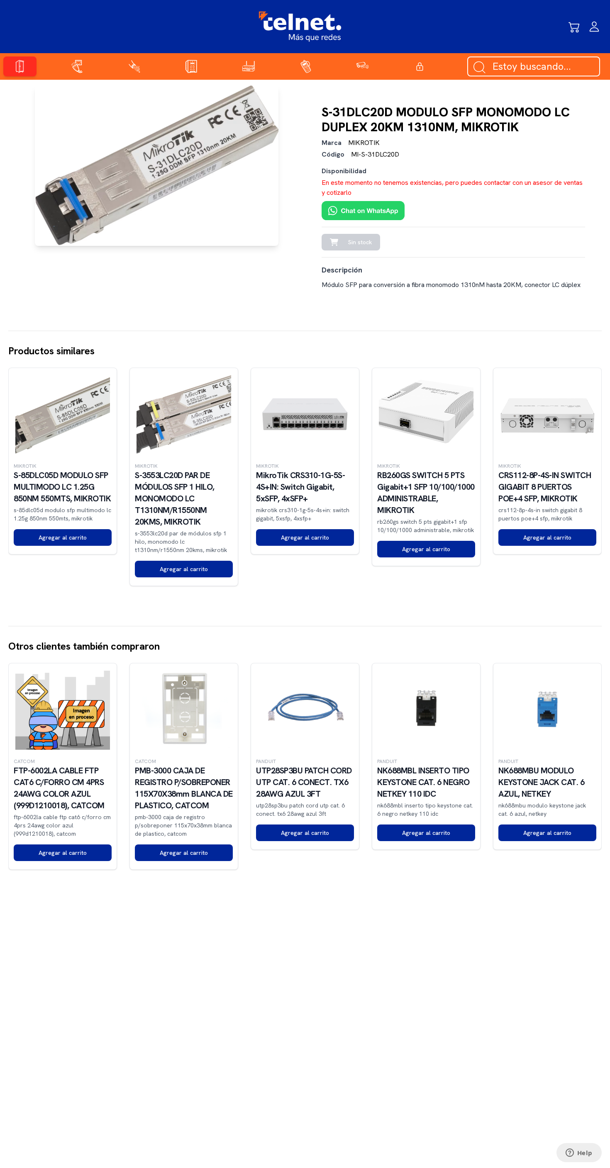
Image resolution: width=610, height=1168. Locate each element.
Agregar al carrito (63, 537)
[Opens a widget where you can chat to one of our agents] (579, 1153)
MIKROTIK (364, 142)
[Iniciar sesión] (594, 26)
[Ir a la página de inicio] (300, 26)
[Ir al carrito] (574, 26)
